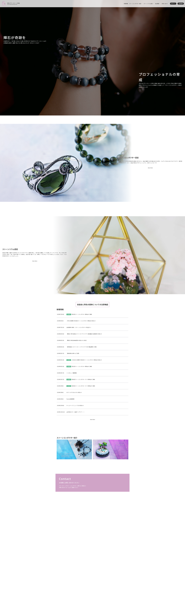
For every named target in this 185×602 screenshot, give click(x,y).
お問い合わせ (165, 3)
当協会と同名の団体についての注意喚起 (92, 304)
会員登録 (181, 3)
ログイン (173, 3)
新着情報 (126, 3)
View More (150, 167)
